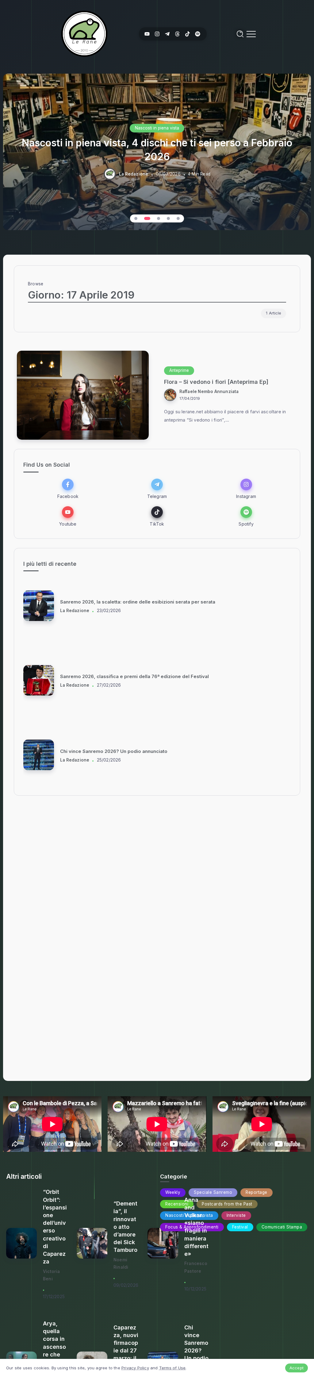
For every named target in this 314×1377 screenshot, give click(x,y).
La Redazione (133, 173)
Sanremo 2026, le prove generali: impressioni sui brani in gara (132, 677)
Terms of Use (172, 1367)
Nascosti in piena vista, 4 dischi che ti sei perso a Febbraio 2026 (157, 150)
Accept (296, 1367)
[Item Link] (83, 395)
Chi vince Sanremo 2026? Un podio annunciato (196, 1350)
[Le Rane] (84, 33)
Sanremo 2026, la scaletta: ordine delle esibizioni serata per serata (137, 751)
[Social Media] (147, 34)
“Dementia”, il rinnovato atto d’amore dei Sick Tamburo (125, 1226)
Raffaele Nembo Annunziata (209, 391)
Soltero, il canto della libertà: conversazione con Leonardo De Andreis (141, 602)
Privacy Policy (135, 1367)
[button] (135, 218)
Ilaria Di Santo (75, 610)
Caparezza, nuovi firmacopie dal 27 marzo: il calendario (125, 1350)
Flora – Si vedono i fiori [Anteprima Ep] (216, 382)
